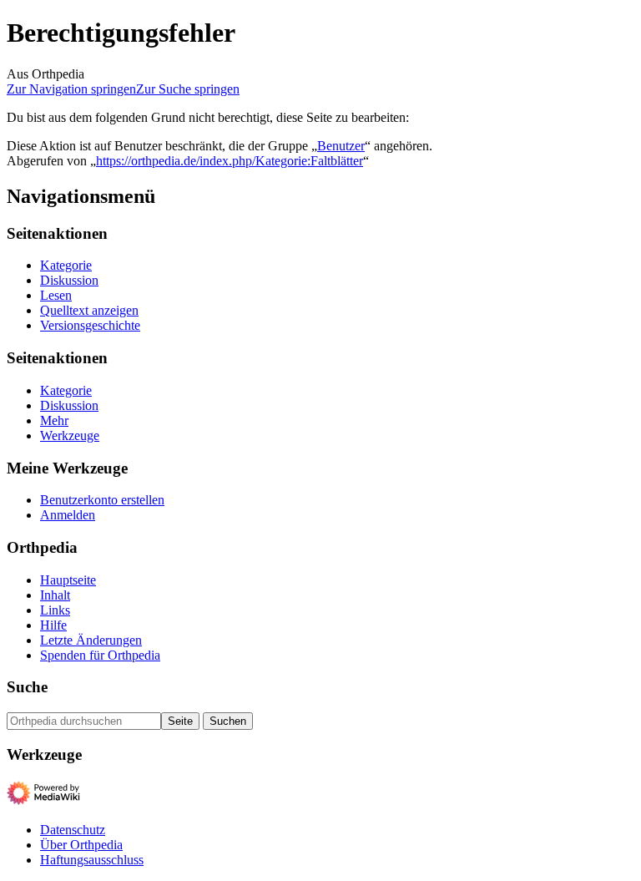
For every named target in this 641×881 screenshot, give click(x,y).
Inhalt (55, 595)
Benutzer (341, 146)
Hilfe (53, 625)
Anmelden (67, 515)
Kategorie (66, 265)
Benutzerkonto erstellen (102, 500)
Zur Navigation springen (71, 89)
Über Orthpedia (81, 845)
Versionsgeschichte (90, 325)
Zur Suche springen (188, 89)
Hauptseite (68, 580)
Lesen (56, 295)
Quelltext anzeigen (89, 310)
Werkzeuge (69, 435)
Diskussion (69, 280)
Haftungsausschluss (92, 860)
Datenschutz (72, 830)
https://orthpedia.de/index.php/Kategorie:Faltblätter (229, 161)
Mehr (54, 420)
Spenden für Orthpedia (100, 655)
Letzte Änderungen (91, 640)
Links (55, 610)
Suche (27, 687)
